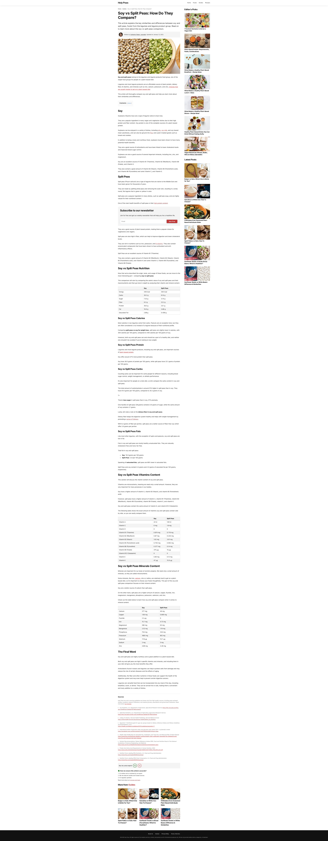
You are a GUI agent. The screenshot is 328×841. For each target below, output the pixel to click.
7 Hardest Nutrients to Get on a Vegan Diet (195, 30)
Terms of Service (175, 833)
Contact (157, 833)
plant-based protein (126, 352)
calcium (137, 578)
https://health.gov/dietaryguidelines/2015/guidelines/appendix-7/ (136, 726)
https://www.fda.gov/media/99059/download (130, 760)
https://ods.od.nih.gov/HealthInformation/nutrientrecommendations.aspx (138, 744)
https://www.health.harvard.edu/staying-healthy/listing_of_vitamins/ (137, 719)
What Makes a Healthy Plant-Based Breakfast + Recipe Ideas (196, 71)
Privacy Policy (165, 833)
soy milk (164, 130)
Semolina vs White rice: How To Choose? (147, 802)
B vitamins (159, 244)
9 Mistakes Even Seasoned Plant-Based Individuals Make (170, 803)
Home (189, 3)
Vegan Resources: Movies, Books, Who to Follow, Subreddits (195, 153)
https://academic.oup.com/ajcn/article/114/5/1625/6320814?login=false (138, 731)
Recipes (207, 3)
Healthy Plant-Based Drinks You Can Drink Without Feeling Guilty (197, 133)
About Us (150, 833)
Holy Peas (123, 2)
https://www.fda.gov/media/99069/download (130, 755)
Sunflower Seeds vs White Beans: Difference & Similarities (170, 823)
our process (128, 704)
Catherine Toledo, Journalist (138, 34)
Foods (195, 3)
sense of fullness (132, 419)
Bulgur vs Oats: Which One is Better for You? (127, 802)
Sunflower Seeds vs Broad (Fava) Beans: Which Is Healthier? (148, 823)
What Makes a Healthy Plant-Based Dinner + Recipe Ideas (196, 112)
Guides (201, 3)
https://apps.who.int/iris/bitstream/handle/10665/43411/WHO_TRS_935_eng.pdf (140, 749)
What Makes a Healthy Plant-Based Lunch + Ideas (196, 92)
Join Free (172, 221)
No (139, 765)
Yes (135, 765)
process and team (135, 780)
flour (151, 133)
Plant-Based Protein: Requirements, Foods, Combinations (196, 50)
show (129, 103)
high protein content (161, 203)
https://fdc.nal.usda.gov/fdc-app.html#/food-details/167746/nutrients (137, 714)
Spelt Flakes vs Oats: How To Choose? (127, 822)
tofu (159, 130)
